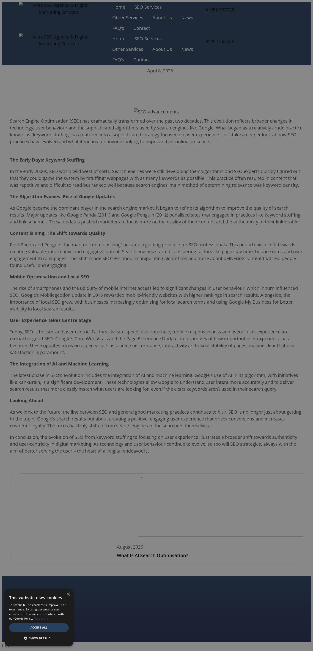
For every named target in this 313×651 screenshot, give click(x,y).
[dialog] (156, 325)
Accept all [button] (39, 627)
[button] (39, 638)
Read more (41, 619)
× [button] (68, 594)
